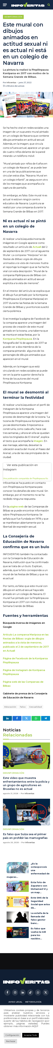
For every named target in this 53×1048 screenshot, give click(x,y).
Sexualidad (35, 707)
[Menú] (5, 4)
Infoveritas (11, 82)
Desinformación (13, 17)
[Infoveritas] (28, 4)
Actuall (37, 247)
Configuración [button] (12, 1035)
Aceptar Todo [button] (30, 1035)
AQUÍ (35, 1026)
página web (16, 506)
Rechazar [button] (10, 1041)
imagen (38, 441)
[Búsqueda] (48, 4)
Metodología (33, 1002)
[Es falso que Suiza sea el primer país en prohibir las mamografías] (26, 812)
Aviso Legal (15, 1002)
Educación (10, 707)
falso (23, 707)
